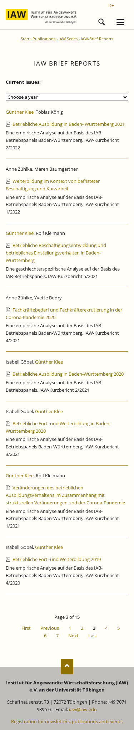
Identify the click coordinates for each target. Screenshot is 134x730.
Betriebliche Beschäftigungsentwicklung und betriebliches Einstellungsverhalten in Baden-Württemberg (56, 252)
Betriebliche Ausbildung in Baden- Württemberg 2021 (69, 124)
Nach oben (67, 666)
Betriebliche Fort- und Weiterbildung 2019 (57, 559)
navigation (120, 22)
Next (73, 635)
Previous (49, 628)
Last (92, 635)
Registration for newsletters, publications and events (67, 721)
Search (101, 21)
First (26, 628)
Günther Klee (20, 112)
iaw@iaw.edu (83, 709)
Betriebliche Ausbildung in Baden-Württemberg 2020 (68, 374)
